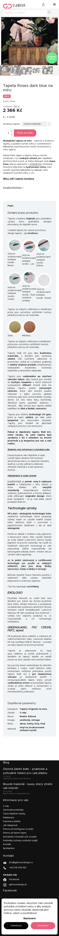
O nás (6, 806)
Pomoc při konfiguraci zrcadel (18, 829)
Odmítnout (16, 926)
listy (36, 724)
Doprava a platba (11, 821)
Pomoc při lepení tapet (14, 833)
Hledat (51, 15)
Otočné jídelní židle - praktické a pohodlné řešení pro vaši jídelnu (25, 771)
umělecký (25, 720)
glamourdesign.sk (18, 885)
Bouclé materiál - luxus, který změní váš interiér (27, 786)
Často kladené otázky (14, 814)
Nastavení (29, 918)
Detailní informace (12, 188)
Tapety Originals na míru (33, 709)
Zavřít (22, 198)
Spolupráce (9, 848)
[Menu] (54, 4)
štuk (42, 724)
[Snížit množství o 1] (11, 134)
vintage (35, 720)
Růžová (32, 716)
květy (30, 724)
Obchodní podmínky (13, 810)
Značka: (9, 101)
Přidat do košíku (25, 133)
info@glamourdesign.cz (21, 862)
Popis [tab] (10, 206)
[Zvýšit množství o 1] (11, 131)
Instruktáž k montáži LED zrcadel (19, 837)
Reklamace (8, 818)
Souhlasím (43, 926)
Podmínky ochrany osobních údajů (20, 841)
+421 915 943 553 (17, 868)
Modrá (23, 716)
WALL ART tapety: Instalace (18, 179)
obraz (23, 724)
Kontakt (7, 844)
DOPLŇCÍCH (36, 164)
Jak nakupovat (10, 825)
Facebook (14, 879)
